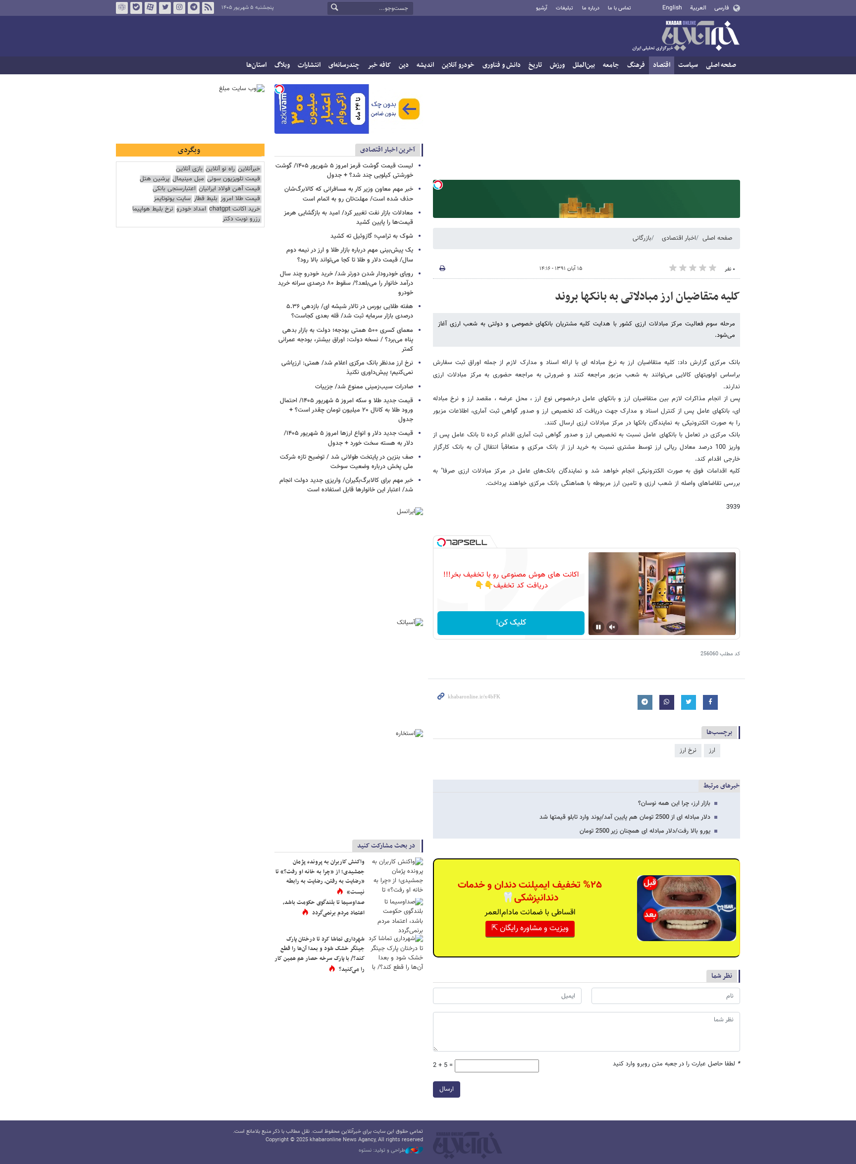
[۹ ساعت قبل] (396, 916)
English (672, 7)
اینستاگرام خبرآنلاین (179, 8)
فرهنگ (636, 65)
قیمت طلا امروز (240, 199)
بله (136, 8)
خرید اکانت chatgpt (234, 209)
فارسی (721, 7)
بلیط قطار (205, 199)
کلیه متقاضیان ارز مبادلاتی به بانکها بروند (647, 297)
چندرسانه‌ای (344, 65)
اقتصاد (661, 65)
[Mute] (612, 627)
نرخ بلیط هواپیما (152, 209)
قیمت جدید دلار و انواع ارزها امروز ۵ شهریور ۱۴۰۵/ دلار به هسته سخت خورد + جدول (348, 438)
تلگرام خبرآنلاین (194, 8)
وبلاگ (282, 65)
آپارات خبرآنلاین (151, 8)
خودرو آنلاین (458, 65)
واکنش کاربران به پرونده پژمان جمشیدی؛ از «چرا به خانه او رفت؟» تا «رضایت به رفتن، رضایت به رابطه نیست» (320, 877)
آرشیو (541, 8)
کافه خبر (379, 65)
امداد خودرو (191, 209)
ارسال (446, 1089)
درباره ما (590, 8)
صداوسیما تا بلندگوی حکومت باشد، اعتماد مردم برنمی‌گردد (324, 908)
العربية (698, 7)
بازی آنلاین (189, 169)
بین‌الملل (584, 65)
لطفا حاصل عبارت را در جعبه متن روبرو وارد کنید (676, 1064)
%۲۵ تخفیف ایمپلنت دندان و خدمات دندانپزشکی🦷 (530, 891)
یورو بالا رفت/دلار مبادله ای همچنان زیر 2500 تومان (645, 831)
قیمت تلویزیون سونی (233, 179)
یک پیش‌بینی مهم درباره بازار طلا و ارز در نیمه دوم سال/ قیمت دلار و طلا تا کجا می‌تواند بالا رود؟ (349, 255)
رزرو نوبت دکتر (241, 219)
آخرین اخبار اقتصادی (387, 150)
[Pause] (598, 627)
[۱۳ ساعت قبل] (396, 875)
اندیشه (425, 65)
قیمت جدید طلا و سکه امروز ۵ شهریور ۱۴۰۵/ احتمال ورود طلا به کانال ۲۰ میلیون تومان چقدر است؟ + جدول (346, 410)
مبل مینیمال (188, 179)
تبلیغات (564, 8)
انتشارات (309, 65)
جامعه (611, 65)
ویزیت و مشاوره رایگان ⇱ (530, 928)
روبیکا (122, 8)
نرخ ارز (688, 750)
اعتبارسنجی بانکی (174, 189)
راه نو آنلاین (220, 169)
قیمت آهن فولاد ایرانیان (229, 189)
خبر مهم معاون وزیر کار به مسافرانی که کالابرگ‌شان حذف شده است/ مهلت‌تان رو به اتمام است (348, 194)
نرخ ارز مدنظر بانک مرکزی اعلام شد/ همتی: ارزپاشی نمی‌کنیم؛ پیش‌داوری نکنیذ (347, 367)
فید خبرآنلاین (208, 8)
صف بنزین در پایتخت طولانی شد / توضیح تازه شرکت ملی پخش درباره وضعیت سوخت (346, 462)
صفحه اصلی (721, 65)
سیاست (688, 65)
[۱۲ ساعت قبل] (396, 953)
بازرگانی (642, 238)
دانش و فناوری (501, 65)
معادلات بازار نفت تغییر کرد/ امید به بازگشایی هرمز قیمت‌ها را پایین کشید (348, 217)
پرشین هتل (154, 179)
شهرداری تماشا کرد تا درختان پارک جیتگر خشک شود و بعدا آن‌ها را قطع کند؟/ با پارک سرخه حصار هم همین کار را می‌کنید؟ (319, 954)
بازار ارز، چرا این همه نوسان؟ (674, 803)
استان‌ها (256, 65)
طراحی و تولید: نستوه (382, 1151)
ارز (712, 750)
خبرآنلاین (685, 36)
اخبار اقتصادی (679, 238)
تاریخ (535, 65)
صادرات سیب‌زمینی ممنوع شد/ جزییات (364, 387)
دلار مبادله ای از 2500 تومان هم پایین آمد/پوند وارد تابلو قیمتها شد (624, 817)
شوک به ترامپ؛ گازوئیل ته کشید (371, 236)
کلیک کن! (511, 623)
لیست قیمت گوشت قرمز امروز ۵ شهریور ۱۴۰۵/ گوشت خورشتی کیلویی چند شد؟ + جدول (344, 170)
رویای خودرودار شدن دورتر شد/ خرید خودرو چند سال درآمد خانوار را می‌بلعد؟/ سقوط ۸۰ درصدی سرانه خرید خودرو (345, 283)
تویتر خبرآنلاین (165, 8)
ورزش (557, 65)
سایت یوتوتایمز (172, 199)
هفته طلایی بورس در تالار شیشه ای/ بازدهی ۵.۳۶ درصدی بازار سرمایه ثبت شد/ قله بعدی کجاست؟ (349, 311)
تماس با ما (619, 8)
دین (404, 65)
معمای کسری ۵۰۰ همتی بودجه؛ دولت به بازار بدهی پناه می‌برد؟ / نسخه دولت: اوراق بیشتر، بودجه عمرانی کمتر (345, 339)
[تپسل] (438, 185)
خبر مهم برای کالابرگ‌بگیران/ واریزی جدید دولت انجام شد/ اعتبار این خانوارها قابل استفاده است (346, 485)
